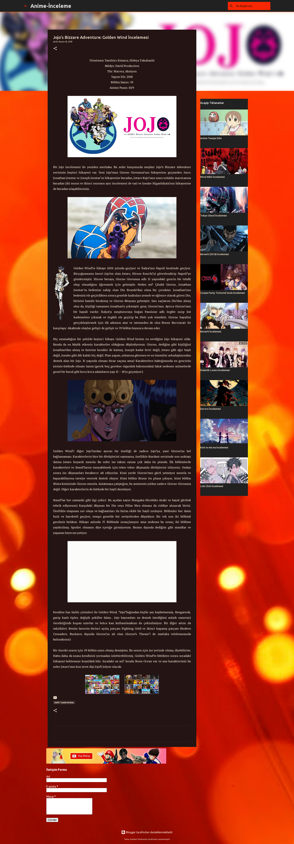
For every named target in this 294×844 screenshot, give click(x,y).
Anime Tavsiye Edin (211, 138)
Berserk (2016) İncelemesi (214, 254)
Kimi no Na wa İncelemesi (214, 447)
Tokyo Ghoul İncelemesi (213, 215)
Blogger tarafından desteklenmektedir (149, 832)
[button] (55, 48)
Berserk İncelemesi (210, 331)
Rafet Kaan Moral (64, 702)
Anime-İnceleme (50, 6)
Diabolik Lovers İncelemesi (215, 370)
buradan (126, 178)
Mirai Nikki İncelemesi (212, 177)
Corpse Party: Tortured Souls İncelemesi (222, 293)
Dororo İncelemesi (210, 409)
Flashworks (143, 839)
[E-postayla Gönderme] (55, 699)
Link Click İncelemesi (211, 486)
